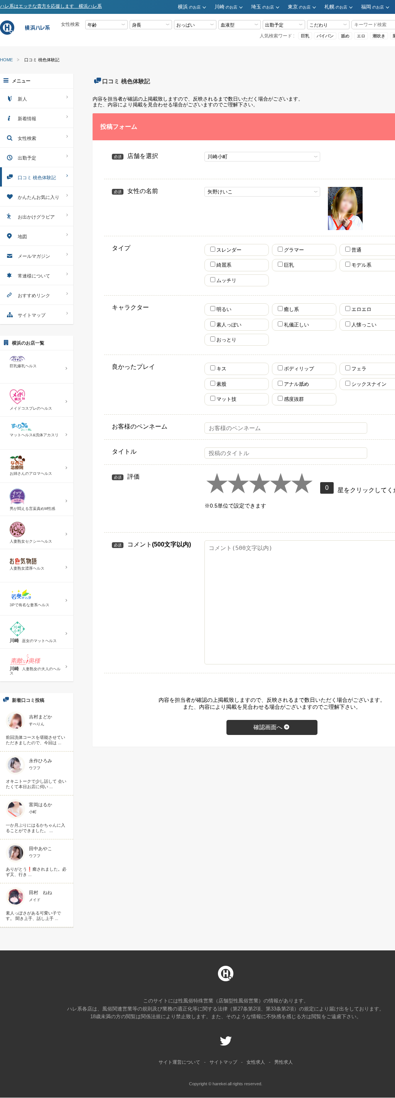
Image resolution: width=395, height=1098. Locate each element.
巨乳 (305, 36)
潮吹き (379, 36)
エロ (361, 36)
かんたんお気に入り (38, 197)
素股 (223, 384)
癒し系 (291, 309)
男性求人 (283, 1062)
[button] (196, 7)
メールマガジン (34, 256)
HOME (6, 60)
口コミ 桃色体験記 (37, 177)
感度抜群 (296, 399)
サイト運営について (179, 1062)
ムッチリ (226, 280)
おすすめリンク (34, 295)
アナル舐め (299, 384)
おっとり (226, 340)
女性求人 (255, 1062)
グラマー (294, 250)
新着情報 (27, 118)
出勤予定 (27, 158)
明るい (223, 309)
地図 (22, 236)
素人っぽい (228, 325)
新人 (22, 99)
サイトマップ (32, 315)
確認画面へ (267, 727)
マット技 (228, 399)
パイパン (325, 36)
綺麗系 (223, 265)
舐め (345, 36)
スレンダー (228, 250)
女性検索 (27, 138)
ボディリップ (301, 369)
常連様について (34, 276)
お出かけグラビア (36, 217)
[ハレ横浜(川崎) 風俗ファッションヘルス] (26, 33)
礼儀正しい (296, 325)
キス (223, 369)
